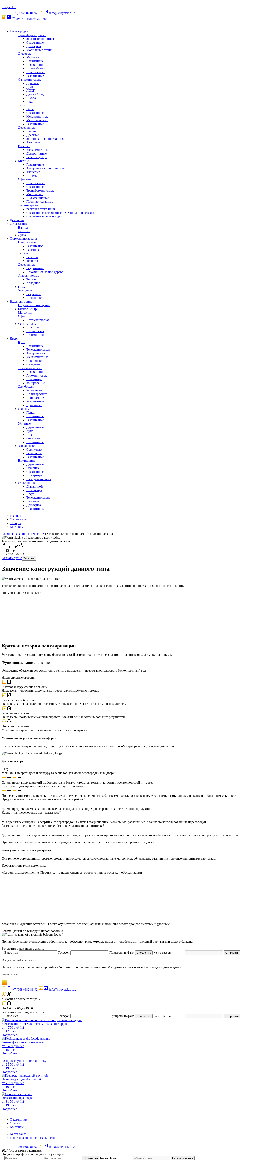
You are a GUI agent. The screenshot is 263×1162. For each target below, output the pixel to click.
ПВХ (29, 101)
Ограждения (18, 223)
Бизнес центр (27, 309)
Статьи (15, 1123)
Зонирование (35, 383)
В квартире (34, 379)
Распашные (34, 390)
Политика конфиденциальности (32, 1137)
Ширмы (31, 175)
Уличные (24, 423)
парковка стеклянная (40, 209)
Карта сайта (18, 1134)
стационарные (28, 205)
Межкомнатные (37, 116)
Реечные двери (36, 157)
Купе (21, 342)
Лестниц (24, 231)
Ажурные (33, 142)
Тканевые (33, 172)
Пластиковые (35, 72)
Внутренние (26, 460)
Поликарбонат (36, 394)
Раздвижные (35, 75)
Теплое (23, 253)
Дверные (32, 135)
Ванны (23, 227)
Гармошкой (34, 249)
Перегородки (19, 31)
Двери (14, 338)
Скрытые (24, 408)
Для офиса (33, 46)
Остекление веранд (23, 238)
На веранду (34, 490)
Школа (31, 98)
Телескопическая (38, 349)
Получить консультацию (29, 18)
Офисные (24, 179)
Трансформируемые (32, 35)
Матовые (32, 57)
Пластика (33, 327)
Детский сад (35, 94)
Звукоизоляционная (40, 38)
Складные (33, 364)
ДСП (29, 87)
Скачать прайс (12, 558)
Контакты (17, 526)
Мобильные (34, 194)
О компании (18, 519)
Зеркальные (26, 445)
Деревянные (26, 127)
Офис (22, 316)
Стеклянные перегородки (44, 216)
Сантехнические (29, 79)
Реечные (24, 146)
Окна (30, 109)
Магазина (25, 312)
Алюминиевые (28, 275)
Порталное (34, 297)
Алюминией (35, 334)
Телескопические (30, 368)
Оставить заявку (182, 1158)
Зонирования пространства (45, 138)
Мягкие (23, 161)
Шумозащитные (37, 198)
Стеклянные (35, 42)
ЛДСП (31, 90)
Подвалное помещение (34, 305)
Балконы (32, 257)
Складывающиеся (38, 479)
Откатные (33, 438)
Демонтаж (17, 220)
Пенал (30, 412)
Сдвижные (34, 360)
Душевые (24, 53)
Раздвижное (34, 246)
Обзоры (15, 523)
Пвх (29, 434)
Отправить (232, 952)
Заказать (29, 558)
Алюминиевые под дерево (44, 272)
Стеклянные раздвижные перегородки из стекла (60, 212)
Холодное (33, 283)
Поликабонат (35, 68)
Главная (15, 515)
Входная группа (21, 301)
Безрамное (33, 294)
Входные (32, 501)
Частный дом (27, 323)
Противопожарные (39, 201)
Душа (22, 235)
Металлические (37, 120)
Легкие (31, 131)
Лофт (21, 105)
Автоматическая (37, 320)
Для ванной (34, 64)
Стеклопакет (35, 331)
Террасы (32, 260)
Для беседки (26, 386)
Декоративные (36, 153)
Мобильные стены (39, 50)
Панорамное (27, 242)
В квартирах (35, 508)
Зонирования (35, 353)
